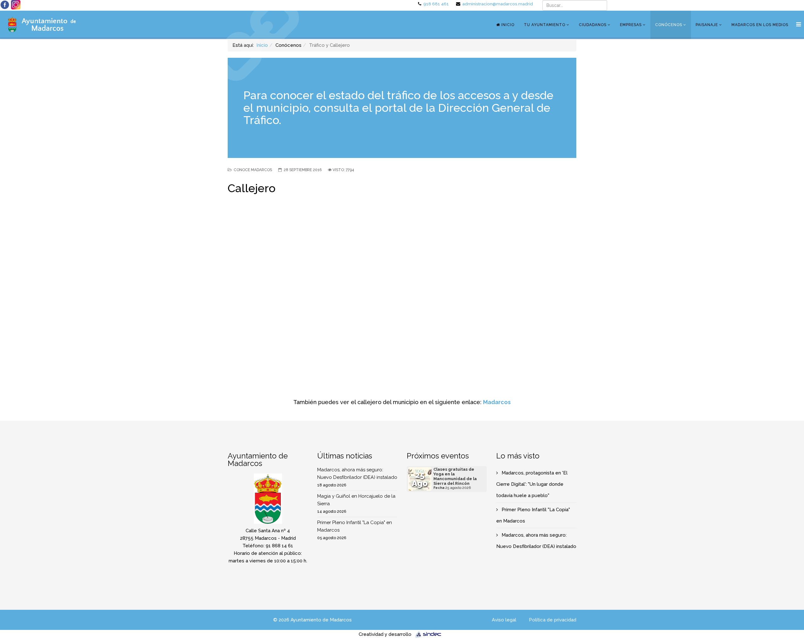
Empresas (631, 25)
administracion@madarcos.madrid (497, 3)
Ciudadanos (592, 25)
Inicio (507, 25)
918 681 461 (436, 3)
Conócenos (668, 25)
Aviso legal (504, 620)
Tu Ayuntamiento (544, 25)
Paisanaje (707, 25)
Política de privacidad (552, 620)
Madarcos (497, 402)
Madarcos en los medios (759, 25)
